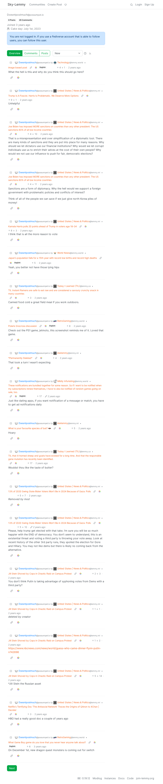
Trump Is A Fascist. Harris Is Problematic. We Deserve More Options (43, 95)
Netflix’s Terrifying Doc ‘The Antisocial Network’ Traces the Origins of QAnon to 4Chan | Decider (53, 708)
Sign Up (149, 4)
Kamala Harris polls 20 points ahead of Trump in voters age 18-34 (42, 226)
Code (130, 778)
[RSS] (90, 53)
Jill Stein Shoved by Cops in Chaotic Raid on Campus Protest (40, 573)
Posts (44, 53)
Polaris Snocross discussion (22, 326)
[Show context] (30, 67)
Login (138, 4)
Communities (37, 4)
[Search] (131, 4)
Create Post (55, 4)
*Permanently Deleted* (20, 358)
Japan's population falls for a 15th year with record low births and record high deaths (52, 258)
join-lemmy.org (145, 778)
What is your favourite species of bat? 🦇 (29, 428)
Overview (14, 53)
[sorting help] (85, 53)
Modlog (97, 778)
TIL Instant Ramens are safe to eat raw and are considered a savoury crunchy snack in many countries (53, 292)
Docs (121, 778)
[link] (36, 67)
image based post (17, 67)
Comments (30, 53)
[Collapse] (10, 62)
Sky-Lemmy (16, 4)
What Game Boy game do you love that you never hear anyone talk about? (47, 742)
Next (12, 768)
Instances (110, 778)
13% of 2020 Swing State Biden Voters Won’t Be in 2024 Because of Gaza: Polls (49, 491)
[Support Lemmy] (65, 4)
